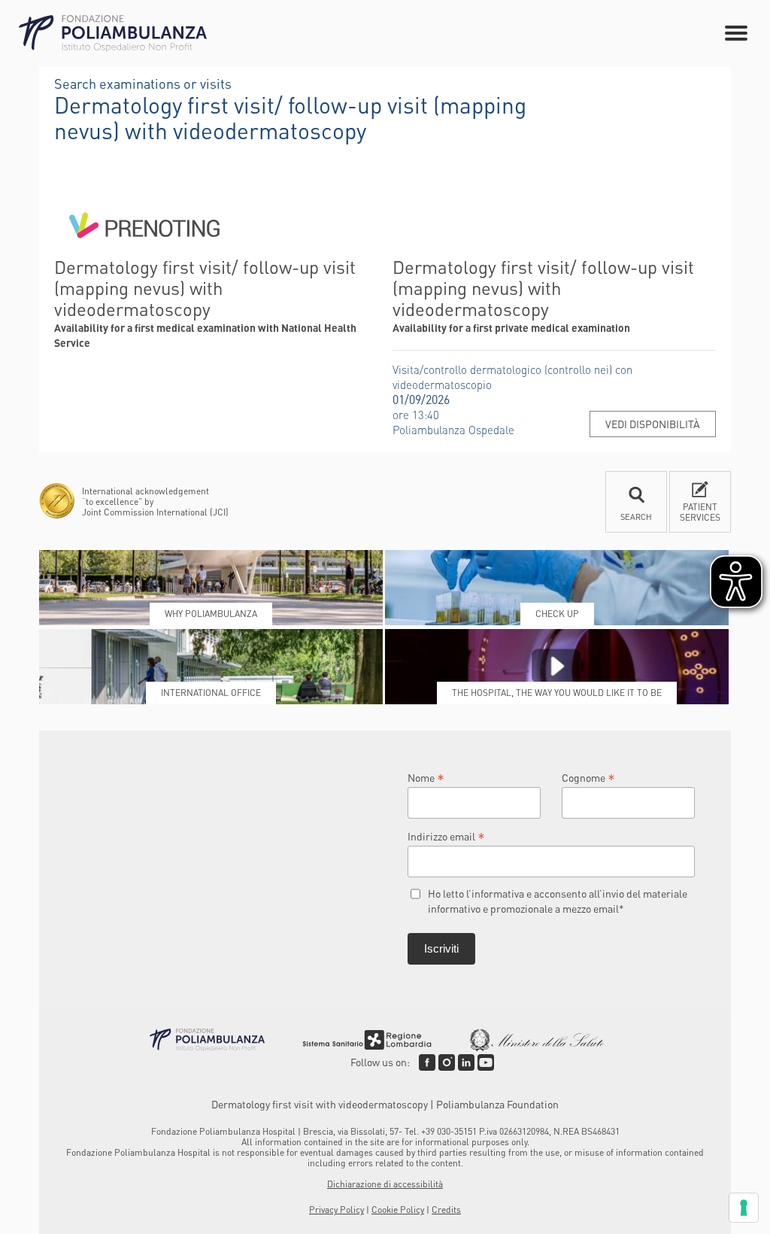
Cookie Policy (397, 1209)
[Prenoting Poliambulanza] (144, 249)
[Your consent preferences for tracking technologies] (743, 1207)
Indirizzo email (446, 835)
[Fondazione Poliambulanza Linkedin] (466, 1062)
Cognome (588, 777)
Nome (426, 777)
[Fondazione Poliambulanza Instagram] (446, 1062)
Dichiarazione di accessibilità (385, 1184)
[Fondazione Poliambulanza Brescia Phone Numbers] (113, 33)
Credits (446, 1209)
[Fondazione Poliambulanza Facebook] (427, 1062)
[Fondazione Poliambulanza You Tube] (485, 1062)
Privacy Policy (336, 1209)
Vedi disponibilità (652, 423)
